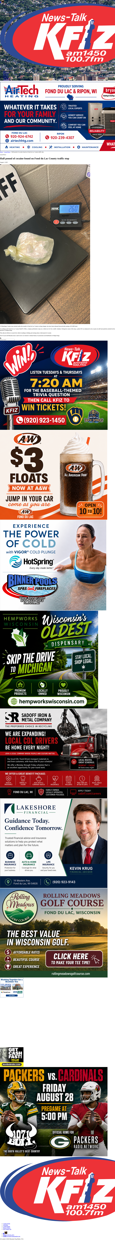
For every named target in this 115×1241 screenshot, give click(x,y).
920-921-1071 (8, 1235)
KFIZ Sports (6, 73)
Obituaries (5, 74)
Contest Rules (6, 1226)
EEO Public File (7, 1229)
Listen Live (6, 80)
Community (6, 75)
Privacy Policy (6, 1228)
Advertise (5, 1225)
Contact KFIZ (6, 1223)
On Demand (6, 78)
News (4, 71)
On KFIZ (5, 77)
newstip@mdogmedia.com (11, 1236)
